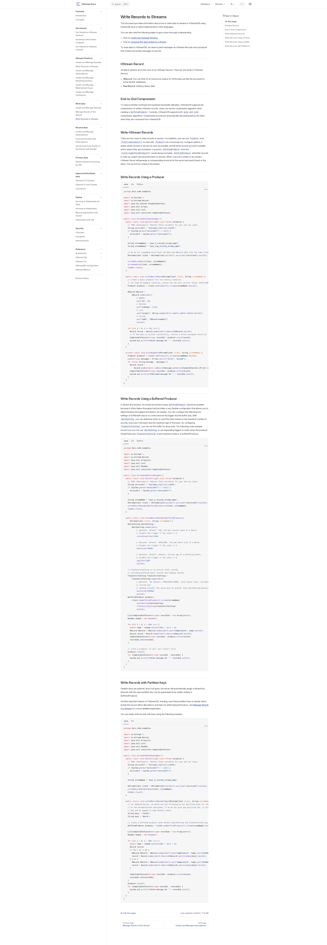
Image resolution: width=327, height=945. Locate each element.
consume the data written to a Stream (148, 42)
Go (132, 184)
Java (126, 184)
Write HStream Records (235, 34)
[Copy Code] (204, 191)
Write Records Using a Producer (238, 38)
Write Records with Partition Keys (238, 46)
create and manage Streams (144, 38)
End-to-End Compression (235, 30)
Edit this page (129, 913)
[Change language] (232, 4)
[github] (250, 4)
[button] (89, 11)
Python (140, 184)
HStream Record (232, 25)
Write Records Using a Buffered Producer (238, 42)
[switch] (242, 4)
